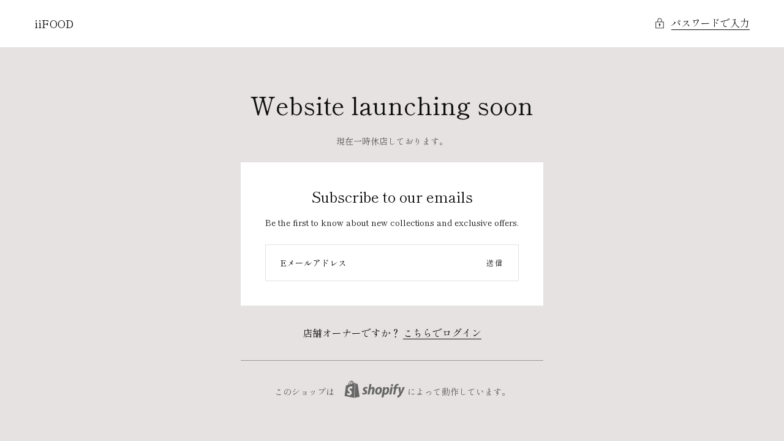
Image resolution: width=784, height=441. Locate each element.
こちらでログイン (442, 332)
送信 (494, 262)
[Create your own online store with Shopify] (374, 389)
